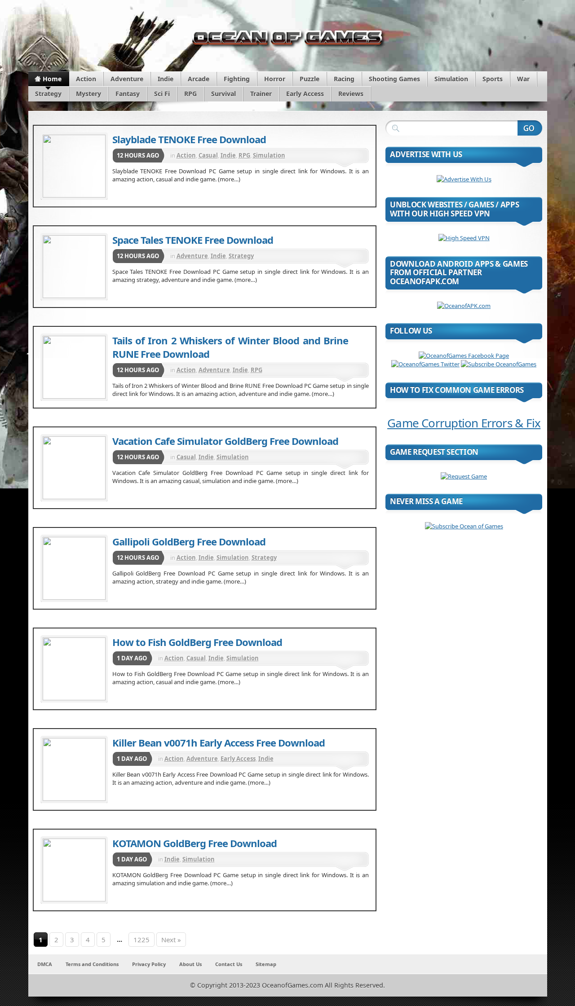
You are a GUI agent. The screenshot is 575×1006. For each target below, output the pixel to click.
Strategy (48, 93)
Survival (223, 93)
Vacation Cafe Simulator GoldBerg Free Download (225, 441)
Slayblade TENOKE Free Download (189, 139)
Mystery (88, 93)
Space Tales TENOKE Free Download (192, 239)
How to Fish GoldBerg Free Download (197, 642)
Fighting (237, 79)
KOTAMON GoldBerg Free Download (194, 843)
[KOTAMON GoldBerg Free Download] (74, 870)
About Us (190, 964)
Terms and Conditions (92, 964)
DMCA (44, 964)
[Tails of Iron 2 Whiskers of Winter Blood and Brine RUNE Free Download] (74, 367)
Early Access (305, 93)
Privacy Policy (149, 964)
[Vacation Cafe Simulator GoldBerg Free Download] (74, 467)
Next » (171, 939)
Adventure (127, 79)
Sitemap (266, 964)
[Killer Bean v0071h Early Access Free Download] (74, 769)
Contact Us (228, 964)
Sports (492, 79)
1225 (141, 939)
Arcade (198, 79)
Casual (208, 155)
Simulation (451, 79)
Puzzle (309, 79)
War (523, 79)
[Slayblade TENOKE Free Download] (74, 166)
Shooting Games (394, 79)
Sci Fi (162, 93)
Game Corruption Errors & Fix (463, 423)
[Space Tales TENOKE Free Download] (74, 266)
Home (52, 79)
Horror (274, 79)
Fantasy (127, 93)
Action (86, 79)
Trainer (261, 93)
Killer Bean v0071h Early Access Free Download (218, 742)
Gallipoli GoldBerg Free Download (188, 541)
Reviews (350, 93)
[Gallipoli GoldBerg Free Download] (74, 568)
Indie (165, 79)
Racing (344, 79)
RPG (190, 93)
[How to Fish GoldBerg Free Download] (74, 669)
